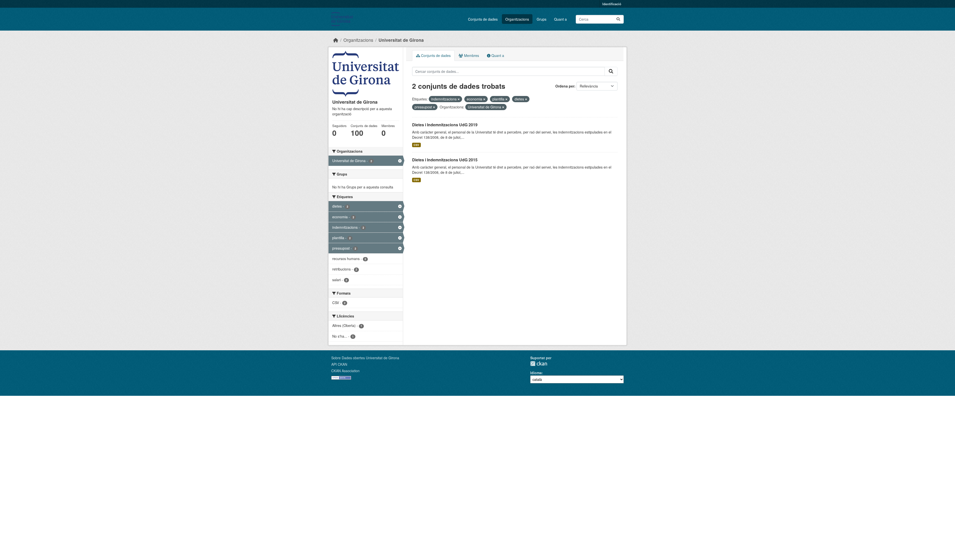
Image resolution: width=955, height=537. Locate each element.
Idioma (536, 372)
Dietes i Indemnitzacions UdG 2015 (445, 160)
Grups (541, 19)
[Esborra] (459, 99)
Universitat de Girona (401, 40)
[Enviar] (618, 19)
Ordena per (564, 86)
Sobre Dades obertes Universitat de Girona (365, 357)
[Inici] (335, 40)
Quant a (560, 19)
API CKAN (339, 364)
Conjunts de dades (483, 19)
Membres (471, 55)
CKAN (538, 363)
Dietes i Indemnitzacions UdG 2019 (445, 125)
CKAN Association (345, 370)
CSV (416, 145)
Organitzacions (517, 19)
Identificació (611, 3)
